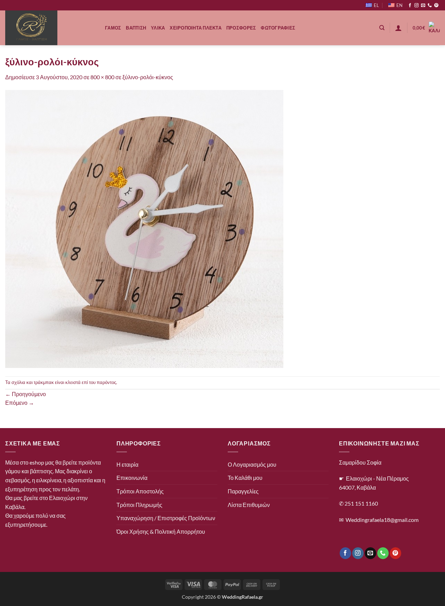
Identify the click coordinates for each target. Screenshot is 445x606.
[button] (398, 27)
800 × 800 (102, 77)
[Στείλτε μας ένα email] (423, 5)
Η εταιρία (127, 464)
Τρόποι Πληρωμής (139, 504)
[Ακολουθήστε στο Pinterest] (436, 5)
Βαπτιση (136, 28)
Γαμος (113, 28)
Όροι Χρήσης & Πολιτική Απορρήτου (160, 531)
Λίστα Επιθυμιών (249, 504)
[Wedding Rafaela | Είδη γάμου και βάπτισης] (50, 27)
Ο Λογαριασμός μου (252, 464)
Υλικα (158, 28)
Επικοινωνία (131, 477)
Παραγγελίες (243, 491)
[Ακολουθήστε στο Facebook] (410, 5)
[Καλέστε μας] (430, 5)
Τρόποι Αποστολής (140, 491)
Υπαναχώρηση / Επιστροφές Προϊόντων (165, 518)
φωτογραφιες (278, 28)
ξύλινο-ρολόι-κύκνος (147, 77)
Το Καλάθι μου (245, 477)
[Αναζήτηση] (382, 27)
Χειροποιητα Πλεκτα (195, 28)
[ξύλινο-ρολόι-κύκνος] (144, 228)
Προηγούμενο (25, 394)
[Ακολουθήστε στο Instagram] (416, 5)
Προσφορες (241, 28)
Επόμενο (19, 402)
